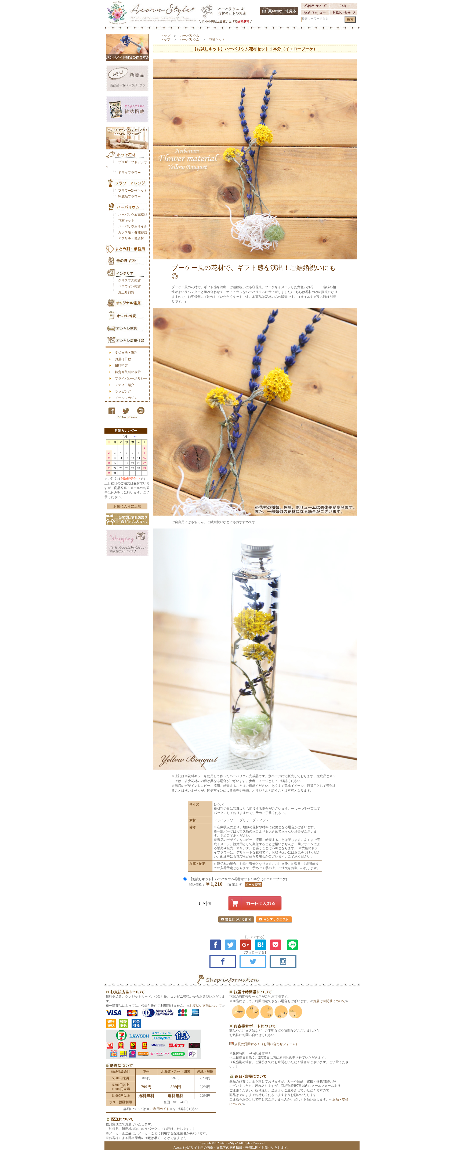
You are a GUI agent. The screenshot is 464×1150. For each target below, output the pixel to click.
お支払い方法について (206, 1006)
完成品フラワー (129, 196)
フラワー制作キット (132, 190)
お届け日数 (123, 359)
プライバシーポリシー (131, 378)
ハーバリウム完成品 (132, 214)
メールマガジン (126, 398)
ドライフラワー (129, 172)
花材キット (126, 220)
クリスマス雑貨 (129, 280)
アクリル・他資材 (131, 238)
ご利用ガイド (159, 1109)
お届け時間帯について (329, 1001)
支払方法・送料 (126, 353)
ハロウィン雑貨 (129, 286)
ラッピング (123, 391)
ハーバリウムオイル (132, 226)
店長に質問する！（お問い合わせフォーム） (266, 1044)
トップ (165, 36)
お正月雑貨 (126, 292)
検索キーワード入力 (315, 18)
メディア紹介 (124, 385)
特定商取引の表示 (128, 372)
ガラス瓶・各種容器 (132, 232)
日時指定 (121, 365)
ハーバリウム (189, 36)
